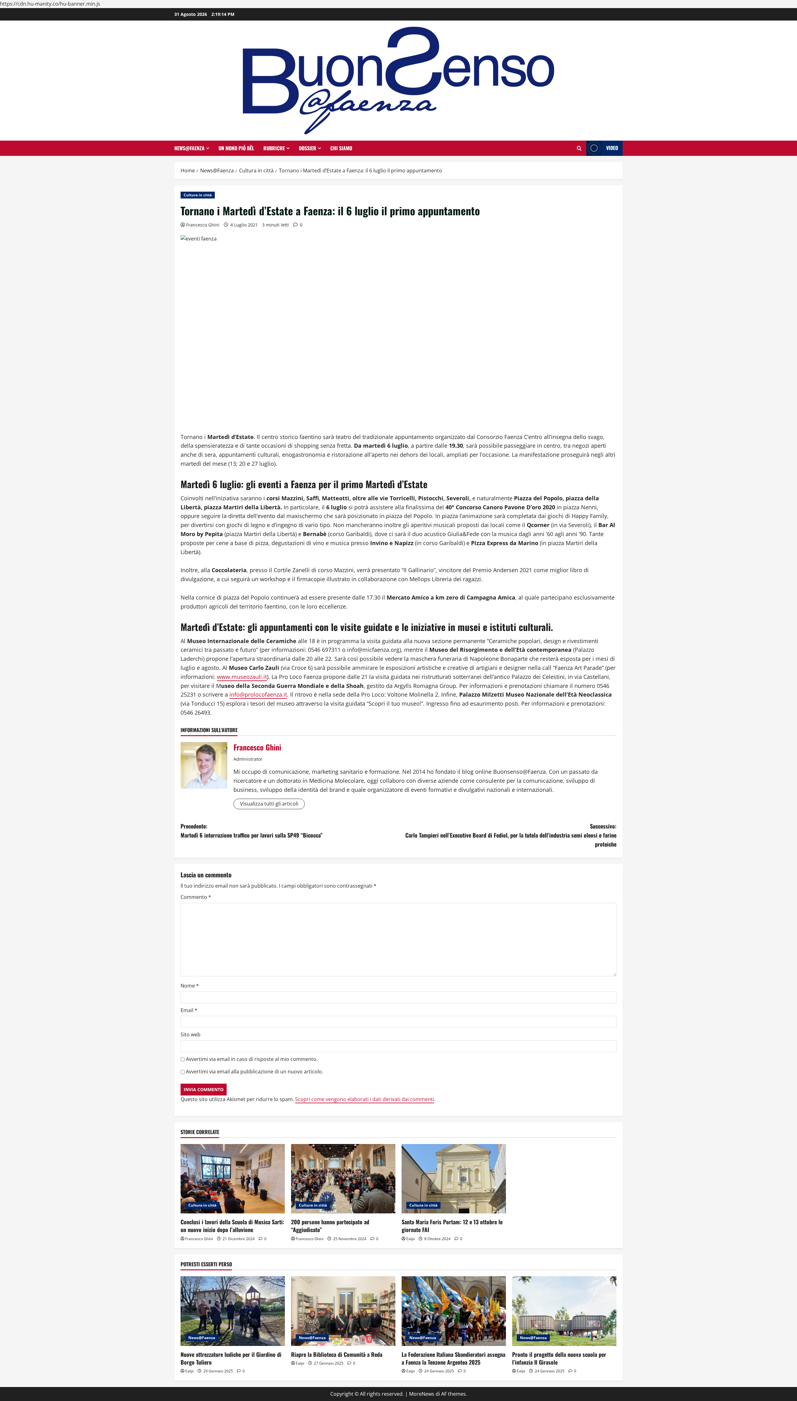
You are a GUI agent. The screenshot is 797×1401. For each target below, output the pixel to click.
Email (189, 1010)
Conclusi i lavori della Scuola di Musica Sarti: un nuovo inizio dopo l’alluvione (232, 1226)
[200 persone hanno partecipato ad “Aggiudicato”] (343, 1178)
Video (612, 148)
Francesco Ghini (202, 225)
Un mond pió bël (236, 148)
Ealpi (410, 1238)
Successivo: (510, 835)
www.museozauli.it (242, 676)
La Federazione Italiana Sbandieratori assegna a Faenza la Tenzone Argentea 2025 (453, 1358)
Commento (196, 897)
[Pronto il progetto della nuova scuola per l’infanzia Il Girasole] (564, 1311)
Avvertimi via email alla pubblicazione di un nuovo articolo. (254, 1071)
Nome (190, 985)
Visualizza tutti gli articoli (269, 803)
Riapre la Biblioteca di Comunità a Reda (336, 1354)
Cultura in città (198, 195)
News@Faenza (189, 148)
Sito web (190, 1034)
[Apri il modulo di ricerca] (579, 148)
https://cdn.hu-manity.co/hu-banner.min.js (50, 3)
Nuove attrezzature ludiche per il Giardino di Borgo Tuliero (231, 1358)
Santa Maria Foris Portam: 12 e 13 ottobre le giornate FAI (452, 1226)
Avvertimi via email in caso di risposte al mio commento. (252, 1059)
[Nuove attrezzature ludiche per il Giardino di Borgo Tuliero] (233, 1311)
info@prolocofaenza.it (258, 694)
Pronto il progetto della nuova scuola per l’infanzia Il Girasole (559, 1358)
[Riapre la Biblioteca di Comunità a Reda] (343, 1311)
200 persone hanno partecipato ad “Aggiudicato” (330, 1226)
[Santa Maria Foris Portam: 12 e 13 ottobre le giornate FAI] (454, 1178)
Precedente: (252, 830)
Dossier (307, 148)
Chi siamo (341, 148)
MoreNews (421, 1393)
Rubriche (274, 148)
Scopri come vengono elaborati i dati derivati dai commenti (364, 1099)
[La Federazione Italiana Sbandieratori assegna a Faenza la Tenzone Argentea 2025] (454, 1311)
